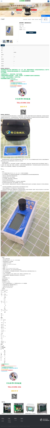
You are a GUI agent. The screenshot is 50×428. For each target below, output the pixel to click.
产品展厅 (33, 19)
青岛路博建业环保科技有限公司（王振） (13, 426)
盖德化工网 (25, 426)
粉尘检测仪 (36, 19)
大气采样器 (9, 422)
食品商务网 (28, 426)
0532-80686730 (46, 420)
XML (19, 426)
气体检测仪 (9, 421)
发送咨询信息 (31, 32)
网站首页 (29, 19)
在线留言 (22, 421)
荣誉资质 (3, 421)
